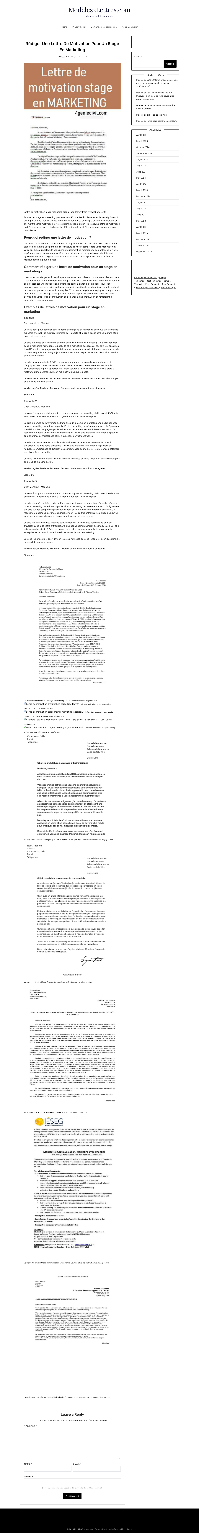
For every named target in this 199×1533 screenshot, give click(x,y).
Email (77, 1464)
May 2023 (141, 221)
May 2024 (141, 178)
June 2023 (141, 214)
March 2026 (142, 141)
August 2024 (142, 159)
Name (28, 1464)
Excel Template (152, 284)
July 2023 (141, 208)
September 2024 (144, 153)
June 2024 (141, 171)
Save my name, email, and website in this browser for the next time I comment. (72, 1488)
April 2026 (141, 135)
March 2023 (142, 233)
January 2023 (142, 245)
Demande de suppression (104, 27)
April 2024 (141, 184)
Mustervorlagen (168, 287)
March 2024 (142, 190)
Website (28, 1476)
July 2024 (141, 165)
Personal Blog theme (123, 1529)
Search (138, 56)
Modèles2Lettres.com (100, 9)
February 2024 (143, 196)
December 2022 (144, 251)
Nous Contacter (130, 27)
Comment (30, 1426)
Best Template (169, 284)
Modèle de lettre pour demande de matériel (157, 121)
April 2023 (141, 227)
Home (64, 27)
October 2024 (143, 147)
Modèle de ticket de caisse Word (151, 115)
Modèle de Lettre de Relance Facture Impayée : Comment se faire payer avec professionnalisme (155, 96)
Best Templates (153, 281)
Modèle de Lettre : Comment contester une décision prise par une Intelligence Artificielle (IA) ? (157, 83)
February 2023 (143, 239)
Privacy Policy (79, 27)
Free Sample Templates (145, 277)
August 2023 (142, 202)
